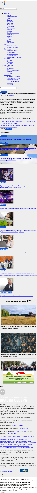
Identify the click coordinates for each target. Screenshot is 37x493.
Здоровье (10, 18)
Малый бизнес (11, 55)
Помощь (9, 31)
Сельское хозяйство (13, 81)
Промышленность (12, 79)
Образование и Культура (14, 57)
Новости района (12, 46)
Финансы (10, 83)
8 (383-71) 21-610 (17, 425)
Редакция (11, 95)
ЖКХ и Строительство (14, 78)
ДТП (8, 67)
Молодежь (10, 25)
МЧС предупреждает (13, 70)
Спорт (9, 41)
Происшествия (8, 65)
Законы (9, 63)
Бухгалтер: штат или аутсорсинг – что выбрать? (13, 252)
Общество (7, 13)
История (9, 20)
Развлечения (11, 42)
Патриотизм (11, 28)
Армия (9, 15)
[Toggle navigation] (0, 7)
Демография (11, 52)
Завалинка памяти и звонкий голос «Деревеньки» (16, 139)
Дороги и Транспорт (13, 76)
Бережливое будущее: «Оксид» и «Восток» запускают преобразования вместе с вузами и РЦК (14, 186)
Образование (11, 26)
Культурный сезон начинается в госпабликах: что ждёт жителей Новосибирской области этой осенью (18, 148)
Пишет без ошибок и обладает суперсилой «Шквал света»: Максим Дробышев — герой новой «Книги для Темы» (18, 231)
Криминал (10, 68)
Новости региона (12, 47)
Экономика (7, 75)
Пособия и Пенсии (13, 33)
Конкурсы (10, 21)
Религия (9, 36)
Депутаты (10, 62)
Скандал (9, 73)
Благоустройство (12, 16)
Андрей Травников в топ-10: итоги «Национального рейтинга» (16, 296)
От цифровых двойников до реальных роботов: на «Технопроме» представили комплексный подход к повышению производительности (18, 274)
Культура (10, 23)
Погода (9, 29)
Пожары (9, 71)
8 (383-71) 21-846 (11, 433)
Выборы (9, 60)
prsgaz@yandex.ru (24, 428)
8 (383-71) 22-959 (21, 431)
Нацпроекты (7, 49)
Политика (7, 58)
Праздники (10, 34)
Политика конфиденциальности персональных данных (17, 436)
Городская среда (12, 50)
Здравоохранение (12, 54)
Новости (6, 44)
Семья (9, 39)
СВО (8, 37)
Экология (10, 84)
